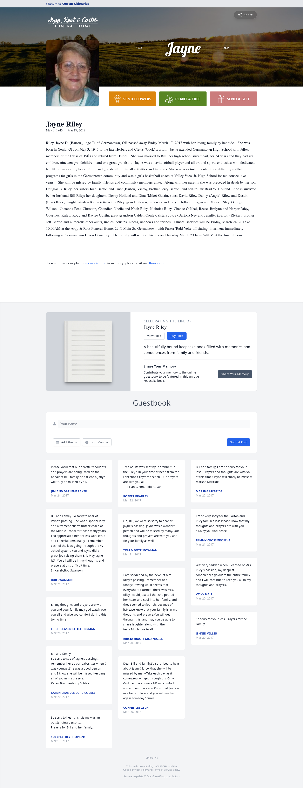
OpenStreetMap (156, 776)
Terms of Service (162, 770)
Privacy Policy (140, 770)
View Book (154, 336)
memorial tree (95, 262)
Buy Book (176, 336)
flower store (157, 262)
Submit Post (238, 442)
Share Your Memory (235, 374)
